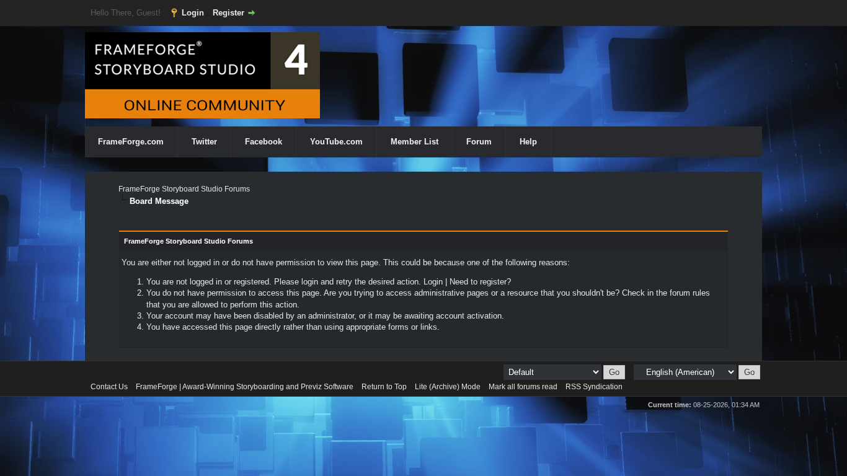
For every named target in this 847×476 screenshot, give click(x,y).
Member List (414, 141)
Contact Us (109, 386)
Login (193, 12)
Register (228, 12)
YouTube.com (336, 141)
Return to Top (384, 386)
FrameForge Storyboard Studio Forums (184, 189)
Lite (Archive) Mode (448, 386)
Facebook (263, 141)
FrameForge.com (131, 141)
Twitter (204, 141)
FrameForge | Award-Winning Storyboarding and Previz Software (244, 386)
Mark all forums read (523, 386)
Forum (479, 141)
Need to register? (480, 281)
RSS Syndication (594, 386)
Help (528, 141)
